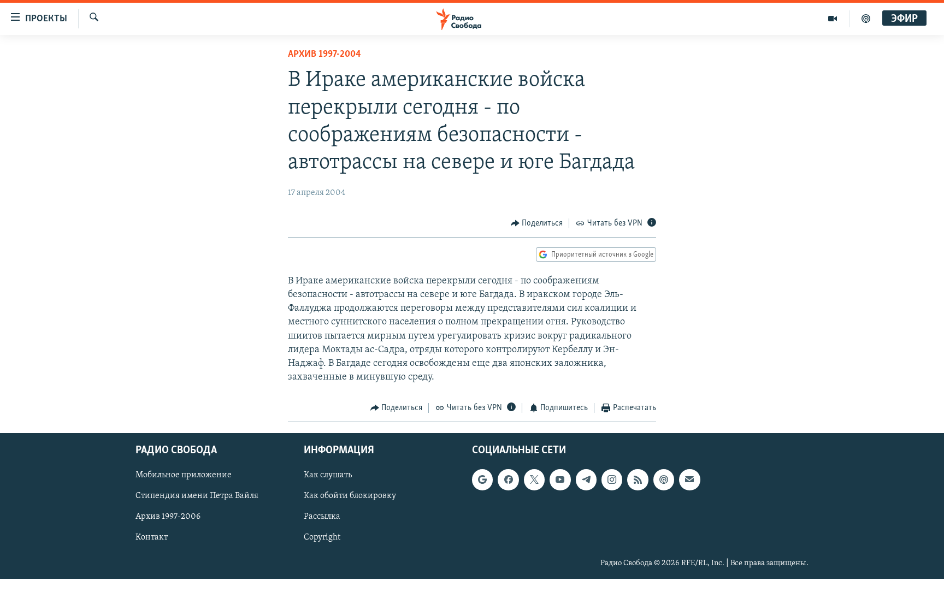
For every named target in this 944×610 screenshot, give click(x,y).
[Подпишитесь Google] (482, 479)
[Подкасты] (663, 479)
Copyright (322, 537)
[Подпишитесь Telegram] (586, 479)
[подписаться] (689, 479)
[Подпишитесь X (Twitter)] (534, 479)
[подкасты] (865, 18)
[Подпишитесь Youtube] (560, 479)
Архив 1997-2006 (167, 516)
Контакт (151, 537)
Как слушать (328, 475)
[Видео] (832, 18)
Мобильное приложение (183, 475)
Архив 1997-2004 (324, 55)
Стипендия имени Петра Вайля (196, 495)
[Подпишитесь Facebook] (508, 479)
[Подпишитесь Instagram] (611, 479)
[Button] (537, 223)
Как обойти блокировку (350, 495)
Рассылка (322, 516)
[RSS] (637, 479)
